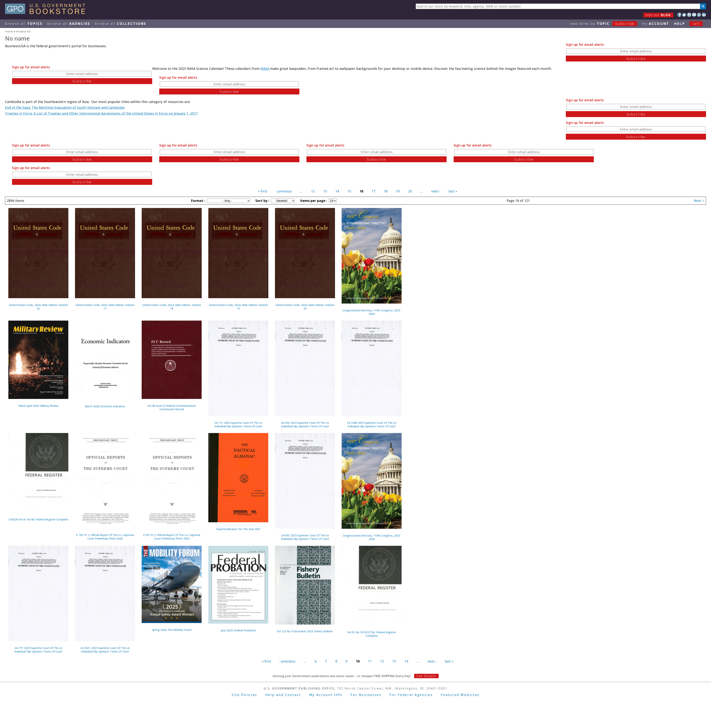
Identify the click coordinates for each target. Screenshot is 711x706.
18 (386, 191)
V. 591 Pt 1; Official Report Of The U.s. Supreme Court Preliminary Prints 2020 (105, 536)
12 (313, 191)
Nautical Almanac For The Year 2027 (238, 529)
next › (435, 191)
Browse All (23, 23)
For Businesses (366, 694)
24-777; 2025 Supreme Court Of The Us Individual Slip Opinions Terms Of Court (38, 649)
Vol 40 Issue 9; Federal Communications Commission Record (171, 407)
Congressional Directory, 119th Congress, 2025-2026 (372, 312)
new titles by (602, 23)
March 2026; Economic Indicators (105, 406)
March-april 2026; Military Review (38, 405)
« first (262, 191)
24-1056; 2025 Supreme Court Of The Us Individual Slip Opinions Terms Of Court (371, 424)
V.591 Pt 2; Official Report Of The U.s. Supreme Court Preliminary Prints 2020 (171, 536)
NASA (265, 68)
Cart (696, 23)
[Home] (47, 13)
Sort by (261, 200)
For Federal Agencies (411, 694)
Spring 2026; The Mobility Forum (172, 630)
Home (9, 31)
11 (370, 661)
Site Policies (244, 694)
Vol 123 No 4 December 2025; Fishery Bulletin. (305, 631)
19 (398, 191)
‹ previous (284, 191)
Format (197, 200)
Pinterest (699, 15)
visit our (658, 15)
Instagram (689, 15)
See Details (426, 676)
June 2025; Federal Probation (238, 630)
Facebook (679, 15)
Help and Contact (283, 694)
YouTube (694, 15)
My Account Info (326, 694)
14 (337, 191)
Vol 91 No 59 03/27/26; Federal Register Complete (371, 633)
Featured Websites (460, 694)
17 (373, 191)
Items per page (313, 200)
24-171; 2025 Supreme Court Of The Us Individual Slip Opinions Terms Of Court (238, 424)
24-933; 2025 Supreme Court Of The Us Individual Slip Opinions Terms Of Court (305, 537)
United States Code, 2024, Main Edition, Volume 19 (238, 306)
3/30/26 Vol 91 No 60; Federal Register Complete (38, 519)
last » (452, 191)
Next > (699, 200)
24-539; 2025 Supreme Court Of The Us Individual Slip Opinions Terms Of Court (305, 424)
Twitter (684, 15)
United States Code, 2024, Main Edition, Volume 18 (171, 306)
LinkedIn (704, 15)
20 (410, 191)
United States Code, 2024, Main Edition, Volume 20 (305, 306)
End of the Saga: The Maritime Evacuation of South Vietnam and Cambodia (64, 107)
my (655, 23)
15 (349, 191)
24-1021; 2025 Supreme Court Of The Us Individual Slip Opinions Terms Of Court (105, 649)
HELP (679, 23)
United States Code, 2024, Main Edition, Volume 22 (38, 306)
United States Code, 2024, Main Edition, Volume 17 (105, 306)
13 (325, 191)
